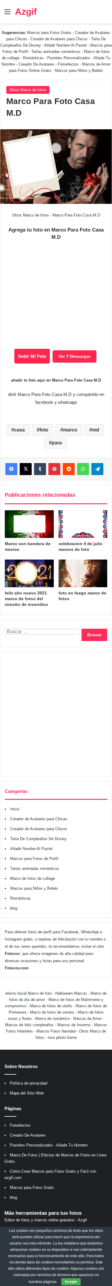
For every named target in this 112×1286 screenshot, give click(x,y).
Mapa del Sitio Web (27, 1093)
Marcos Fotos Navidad (56, 1031)
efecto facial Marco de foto (28, 993)
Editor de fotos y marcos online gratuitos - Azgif (45, 1220)
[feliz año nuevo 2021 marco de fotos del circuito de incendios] (29, 573)
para (57, 442)
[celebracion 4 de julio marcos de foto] (83, 524)
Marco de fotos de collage (32, 878)
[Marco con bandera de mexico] (29, 524)
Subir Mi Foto (32, 356)
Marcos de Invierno (73, 1025)
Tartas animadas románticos (56, 51)
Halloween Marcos (71, 993)
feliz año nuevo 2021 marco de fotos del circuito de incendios (26, 599)
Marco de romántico (52, 1018)
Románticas (34, 58)
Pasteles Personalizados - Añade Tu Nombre (49, 1145)
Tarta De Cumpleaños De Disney (38, 838)
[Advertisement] (56, 714)
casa (19, 429)
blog (13, 908)
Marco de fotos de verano (52, 1012)
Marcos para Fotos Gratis (49, 32)
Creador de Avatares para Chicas (38, 819)
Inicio (14, 809)
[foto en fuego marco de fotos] (83, 573)
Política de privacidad (28, 1083)
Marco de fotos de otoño (51, 1006)
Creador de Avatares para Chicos (59, 39)
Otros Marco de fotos (28, 89)
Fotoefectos (68, 64)
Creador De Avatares (36, 64)
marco (70, 429)
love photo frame (62, 1037)
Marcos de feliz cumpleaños (29, 1025)
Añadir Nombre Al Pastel (65, 45)
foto (43, 429)
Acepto (71, 1282)
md (95, 429)
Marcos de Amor (87, 1018)
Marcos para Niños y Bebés (79, 70)
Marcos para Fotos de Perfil (34, 858)
